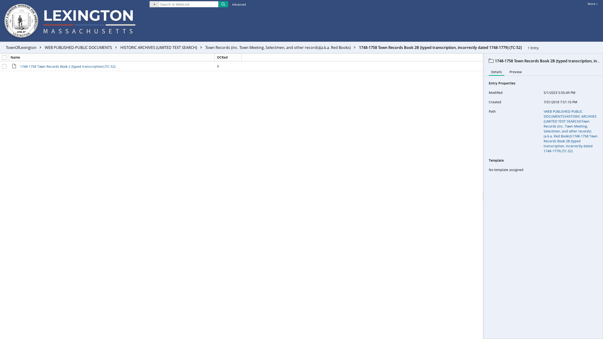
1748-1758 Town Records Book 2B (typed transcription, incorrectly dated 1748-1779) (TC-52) (440, 47)
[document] (543, 196)
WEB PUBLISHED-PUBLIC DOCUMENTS (79, 47)
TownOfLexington (21, 47)
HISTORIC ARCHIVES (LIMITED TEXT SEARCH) (159, 47)
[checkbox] (4, 57)
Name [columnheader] (15, 57)
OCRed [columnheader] (222, 57)
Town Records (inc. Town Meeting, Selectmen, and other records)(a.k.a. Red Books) (278, 47)
